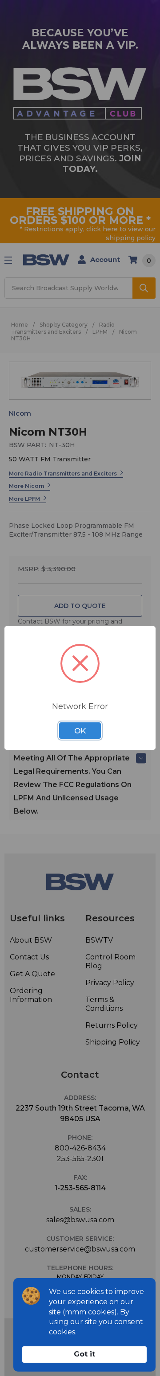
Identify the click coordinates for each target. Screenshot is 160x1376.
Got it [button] (84, 1354)
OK (80, 730)
